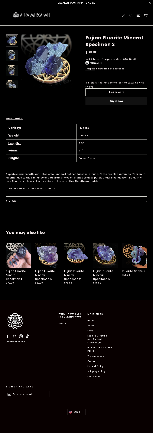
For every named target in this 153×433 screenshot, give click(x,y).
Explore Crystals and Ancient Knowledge (97, 339)
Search (62, 323)
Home (90, 320)
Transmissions (96, 356)
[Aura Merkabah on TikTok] (27, 336)
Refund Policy (95, 366)
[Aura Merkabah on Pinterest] (14, 336)
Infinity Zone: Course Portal (99, 349)
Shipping (90, 68)
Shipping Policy (96, 371)
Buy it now (116, 101)
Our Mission (94, 376)
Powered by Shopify (16, 341)
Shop (90, 330)
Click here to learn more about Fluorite (31, 188)
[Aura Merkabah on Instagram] (21, 336)
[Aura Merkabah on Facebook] (8, 336)
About (91, 325)
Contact (92, 361)
